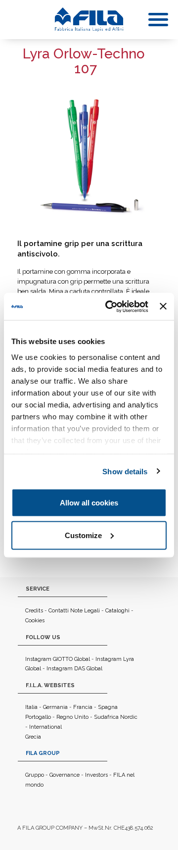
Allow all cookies (89, 503)
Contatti (58, 610)
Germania (55, 707)
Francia (82, 707)
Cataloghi (117, 610)
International (45, 727)
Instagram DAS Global (74, 668)
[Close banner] (163, 306)
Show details (124, 471)
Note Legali (85, 610)
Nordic (128, 717)
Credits (34, 610)
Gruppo (34, 775)
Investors (96, 775)
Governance (64, 775)
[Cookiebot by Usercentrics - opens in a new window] (110, 306)
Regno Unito (72, 717)
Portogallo (38, 717)
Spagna (108, 707)
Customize (83, 535)
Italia (31, 707)
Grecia (33, 737)
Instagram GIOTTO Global (57, 659)
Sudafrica (106, 717)
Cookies (34, 620)
